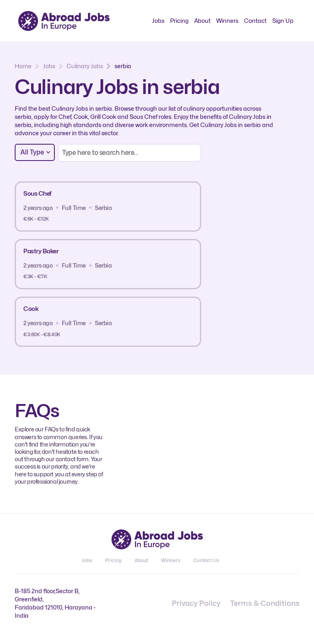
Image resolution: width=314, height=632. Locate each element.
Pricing (179, 20)
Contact (255, 20)
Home (23, 66)
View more (167, 206)
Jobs (158, 20)
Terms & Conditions (264, 603)
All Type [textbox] (32, 152)
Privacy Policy (196, 603)
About (202, 20)
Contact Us (206, 560)
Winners (227, 20)
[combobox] (35, 152)
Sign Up (283, 20)
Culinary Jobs (85, 66)
